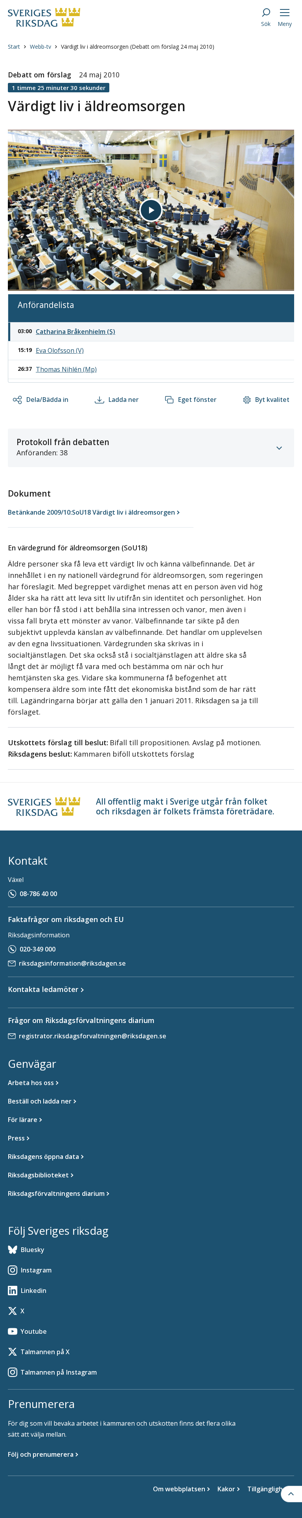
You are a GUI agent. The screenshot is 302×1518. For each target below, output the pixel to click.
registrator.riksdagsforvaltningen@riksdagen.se (92, 1036)
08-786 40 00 (38, 893)
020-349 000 (37, 949)
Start (14, 46)
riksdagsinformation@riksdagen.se (72, 963)
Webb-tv (40, 46)
